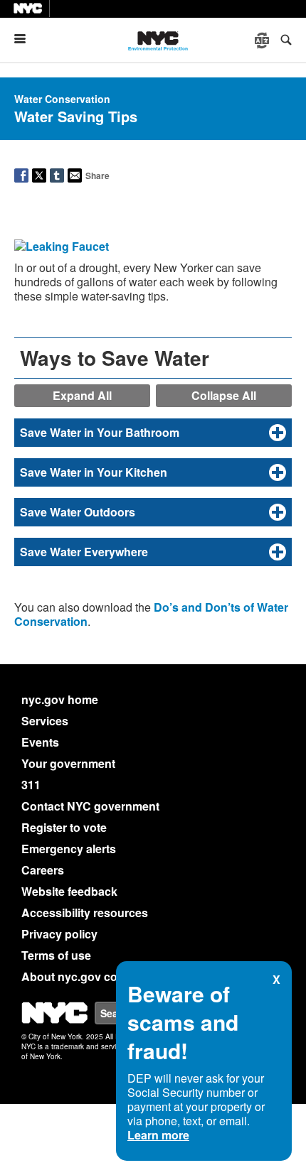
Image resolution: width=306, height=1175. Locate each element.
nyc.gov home (59, 699)
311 (31, 784)
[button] (153, 432)
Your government (68, 763)
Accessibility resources (84, 912)
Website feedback (69, 891)
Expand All (82, 395)
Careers (42, 870)
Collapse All (223, 395)
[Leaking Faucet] (61, 248)
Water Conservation (62, 99)
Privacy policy (59, 934)
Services (44, 721)
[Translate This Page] (263, 40)
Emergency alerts (68, 848)
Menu (25, 38)
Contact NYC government (90, 806)
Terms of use (56, 955)
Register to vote (64, 827)
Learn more (158, 1135)
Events (40, 742)
